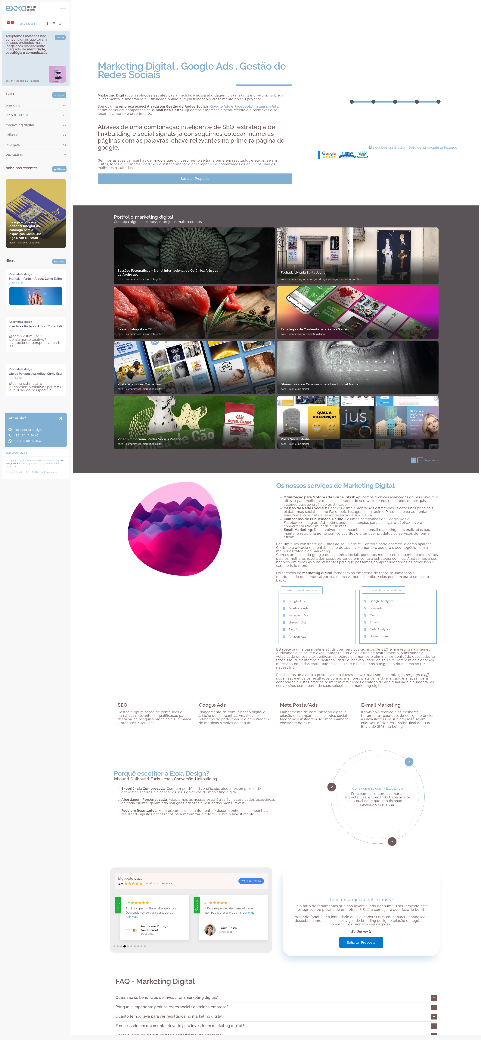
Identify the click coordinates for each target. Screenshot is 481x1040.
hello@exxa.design (28, 430)
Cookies (20, 472)
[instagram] (54, 23)
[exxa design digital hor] (21, 7)
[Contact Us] (57, 430)
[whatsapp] (60, 23)
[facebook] (47, 23)
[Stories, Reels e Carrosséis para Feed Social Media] (358, 367)
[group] (149, 920)
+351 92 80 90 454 (26, 435)
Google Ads (220, 106)
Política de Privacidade (44, 472)
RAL (28, 472)
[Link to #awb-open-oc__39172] (63, 8)
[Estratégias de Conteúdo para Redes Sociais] (358, 312)
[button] (114, 946)
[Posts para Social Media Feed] (194, 367)
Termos (10, 472)
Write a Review (251, 880)
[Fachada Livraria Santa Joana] (358, 255)
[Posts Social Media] (358, 422)
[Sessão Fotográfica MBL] (194, 312)
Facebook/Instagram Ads (256, 106)
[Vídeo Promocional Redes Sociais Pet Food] (194, 422)
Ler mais (160, 912)
